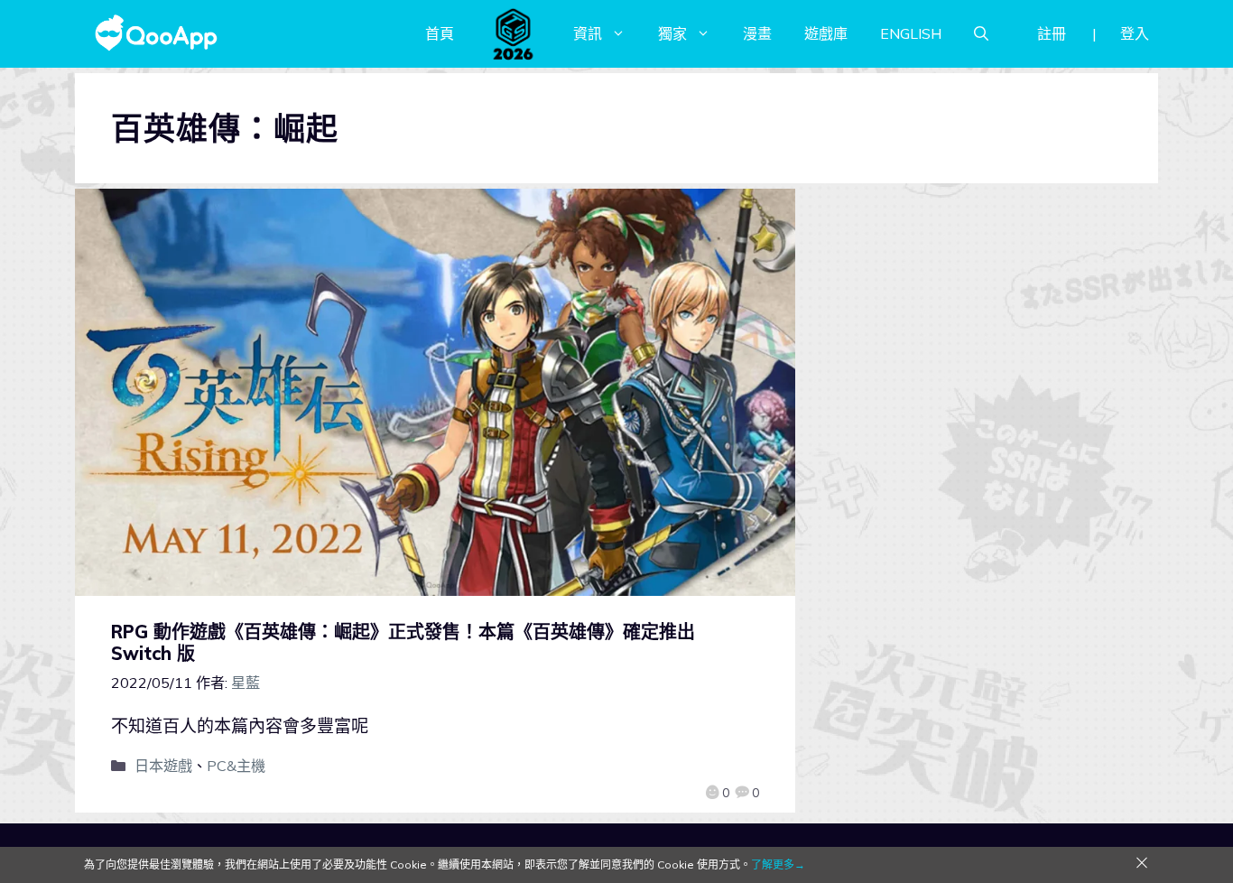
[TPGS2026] (513, 33)
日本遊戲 (163, 766)
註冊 (1051, 33)
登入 (1134, 33)
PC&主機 (236, 766)
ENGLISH (910, 33)
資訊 (587, 33)
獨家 (672, 33)
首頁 (439, 33)
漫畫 (757, 33)
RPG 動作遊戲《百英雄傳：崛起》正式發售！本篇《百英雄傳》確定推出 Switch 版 (403, 642)
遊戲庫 (826, 33)
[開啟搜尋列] (981, 33)
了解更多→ (778, 864)
